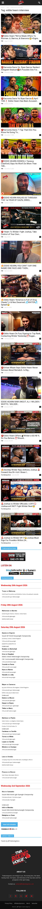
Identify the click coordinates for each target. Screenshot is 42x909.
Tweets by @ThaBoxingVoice (10, 841)
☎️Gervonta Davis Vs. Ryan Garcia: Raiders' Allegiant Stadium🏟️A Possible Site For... (20, 68)
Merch (28, 903)
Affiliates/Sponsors (19, 903)
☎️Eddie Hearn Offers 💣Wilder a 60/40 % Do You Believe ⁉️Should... (20, 437)
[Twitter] (26, 896)
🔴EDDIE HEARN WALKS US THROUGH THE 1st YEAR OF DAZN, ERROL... (19, 198)
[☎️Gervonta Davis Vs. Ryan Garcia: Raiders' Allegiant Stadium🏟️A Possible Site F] (21, 55)
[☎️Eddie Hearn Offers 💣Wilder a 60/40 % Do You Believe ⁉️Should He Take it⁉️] (21, 422)
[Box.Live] (9, 829)
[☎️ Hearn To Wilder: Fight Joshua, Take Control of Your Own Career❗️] (21, 218)
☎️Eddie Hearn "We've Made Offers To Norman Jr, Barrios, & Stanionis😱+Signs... (20, 37)
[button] (39, 2)
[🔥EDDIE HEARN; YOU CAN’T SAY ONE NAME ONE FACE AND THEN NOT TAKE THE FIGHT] (21, 252)
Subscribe (34, 903)
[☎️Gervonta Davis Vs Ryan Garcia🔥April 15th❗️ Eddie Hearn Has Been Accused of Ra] (21, 86)
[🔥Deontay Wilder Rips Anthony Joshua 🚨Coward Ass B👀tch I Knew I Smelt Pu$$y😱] (21, 456)
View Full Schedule (9, 824)
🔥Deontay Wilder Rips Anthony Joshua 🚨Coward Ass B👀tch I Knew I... (20, 471)
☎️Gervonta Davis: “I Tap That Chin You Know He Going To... (18, 131)
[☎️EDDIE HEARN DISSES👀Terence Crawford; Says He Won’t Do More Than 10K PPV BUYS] (21, 149)
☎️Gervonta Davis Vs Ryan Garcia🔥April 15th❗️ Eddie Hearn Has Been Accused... (19, 99)
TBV (2, 41)
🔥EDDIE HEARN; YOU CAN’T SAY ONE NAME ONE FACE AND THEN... (18, 267)
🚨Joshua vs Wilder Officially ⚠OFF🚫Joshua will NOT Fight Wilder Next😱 (18, 505)
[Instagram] (16, 896)
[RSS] (21, 896)
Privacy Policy (8, 903)
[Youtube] (32, 896)
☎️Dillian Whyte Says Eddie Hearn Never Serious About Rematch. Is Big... (19, 368)
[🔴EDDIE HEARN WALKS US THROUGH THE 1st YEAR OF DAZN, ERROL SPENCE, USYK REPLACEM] (21, 184)
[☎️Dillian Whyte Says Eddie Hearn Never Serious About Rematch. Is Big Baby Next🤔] (21, 354)
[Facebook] (10, 896)
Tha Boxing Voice (6, 475)
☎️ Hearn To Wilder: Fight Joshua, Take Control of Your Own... (19, 233)
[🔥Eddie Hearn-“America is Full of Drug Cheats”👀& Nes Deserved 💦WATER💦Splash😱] (21, 286)
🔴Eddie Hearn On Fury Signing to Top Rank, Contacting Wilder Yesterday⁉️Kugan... (21, 334)
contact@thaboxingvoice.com (25, 884)
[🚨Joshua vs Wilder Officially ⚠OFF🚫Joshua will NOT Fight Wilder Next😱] (21, 490)
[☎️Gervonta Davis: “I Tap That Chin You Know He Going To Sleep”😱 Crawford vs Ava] (21, 117)
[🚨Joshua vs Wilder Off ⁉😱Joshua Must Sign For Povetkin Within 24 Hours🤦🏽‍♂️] (21, 524)
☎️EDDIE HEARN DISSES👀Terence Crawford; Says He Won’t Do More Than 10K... (19, 163)
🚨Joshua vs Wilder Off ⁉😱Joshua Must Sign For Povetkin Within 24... (20, 539)
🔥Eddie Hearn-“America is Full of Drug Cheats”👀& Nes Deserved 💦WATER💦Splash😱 (19, 302)
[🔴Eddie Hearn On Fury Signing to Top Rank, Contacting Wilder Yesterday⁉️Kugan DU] (21, 321)
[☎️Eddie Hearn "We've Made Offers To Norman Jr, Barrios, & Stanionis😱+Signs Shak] (21, 23)
